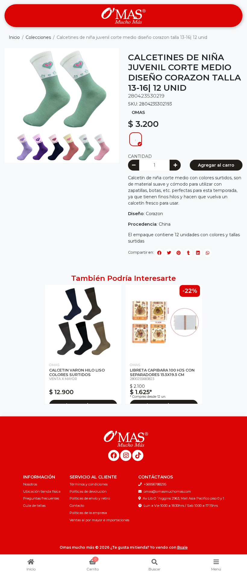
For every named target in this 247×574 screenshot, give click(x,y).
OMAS (138, 112)
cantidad (140, 156)
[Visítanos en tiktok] (137, 455)
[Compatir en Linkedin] (198, 253)
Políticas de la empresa (88, 513)
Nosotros (30, 484)
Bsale (182, 547)
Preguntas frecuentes (41, 498)
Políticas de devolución (88, 491)
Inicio (14, 37)
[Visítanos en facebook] (113, 455)
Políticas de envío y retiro (90, 498)
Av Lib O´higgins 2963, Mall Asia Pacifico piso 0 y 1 (183, 498)
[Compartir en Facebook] (159, 253)
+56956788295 (155, 484)
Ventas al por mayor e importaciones (99, 520)
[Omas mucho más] (123, 15)
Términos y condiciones (89, 484)
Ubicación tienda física (42, 491)
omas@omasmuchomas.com (167, 491)
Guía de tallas (34, 505)
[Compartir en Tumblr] (188, 253)
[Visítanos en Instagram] (125, 455)
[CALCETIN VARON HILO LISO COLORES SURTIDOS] (83, 321)
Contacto (77, 505)
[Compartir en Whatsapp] (207, 253)
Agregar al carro (216, 165)
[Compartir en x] (169, 253)
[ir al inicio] (126, 439)
